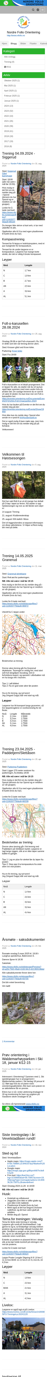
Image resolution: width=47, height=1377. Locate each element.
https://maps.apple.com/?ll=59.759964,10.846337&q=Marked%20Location (26, 1163)
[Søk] (33, 9)
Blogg (14, 43)
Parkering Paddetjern (17, 767)
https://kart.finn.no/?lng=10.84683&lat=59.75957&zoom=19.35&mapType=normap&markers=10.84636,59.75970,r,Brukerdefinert (25, 1178)
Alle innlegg (9, 57)
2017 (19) (8, 141)
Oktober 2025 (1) (12, 80)
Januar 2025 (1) (11, 101)
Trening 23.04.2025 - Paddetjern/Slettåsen (18, 751)
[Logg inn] (38, 9)
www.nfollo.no (32, 1104)
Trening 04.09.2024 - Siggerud (18, 155)
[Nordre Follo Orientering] (23, 3)
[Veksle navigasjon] (42, 9)
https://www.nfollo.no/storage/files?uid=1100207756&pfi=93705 (18, 977)
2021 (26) (8, 121)
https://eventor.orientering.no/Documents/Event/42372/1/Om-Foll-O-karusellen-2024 (23, 400)
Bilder (23, 43)
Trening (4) (9, 62)
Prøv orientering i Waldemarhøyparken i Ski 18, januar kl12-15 (22, 1059)
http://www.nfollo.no (16, 35)
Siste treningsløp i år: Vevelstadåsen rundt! (19, 1136)
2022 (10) (8, 116)
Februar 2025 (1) (12, 96)
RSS (8, 67)
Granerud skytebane (16, 574)
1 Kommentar (8, 1041)
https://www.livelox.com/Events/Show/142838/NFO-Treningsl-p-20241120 (23, 1313)
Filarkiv (33, 43)
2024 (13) (8, 106)
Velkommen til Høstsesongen (13, 456)
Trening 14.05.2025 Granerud (17, 558)
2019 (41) (8, 131)
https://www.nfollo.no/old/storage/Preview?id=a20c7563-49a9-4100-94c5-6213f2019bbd (23, 968)
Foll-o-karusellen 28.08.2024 (15, 325)
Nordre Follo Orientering (21, 163)
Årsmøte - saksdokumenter (23, 940)
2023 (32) (8, 111)
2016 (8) (8, 146)
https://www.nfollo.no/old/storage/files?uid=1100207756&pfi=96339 (19, 800)
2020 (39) (8, 126)
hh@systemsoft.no (28, 418)
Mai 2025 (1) (10, 86)
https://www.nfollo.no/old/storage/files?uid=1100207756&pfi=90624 (19, 1253)
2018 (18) (8, 136)
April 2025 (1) (10, 91)
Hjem (4, 43)
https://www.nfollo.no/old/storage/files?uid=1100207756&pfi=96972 (19, 605)
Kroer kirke (17, 351)
